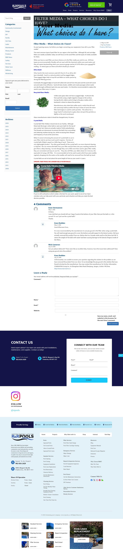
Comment (38, 279)
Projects (75, 10)
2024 (7, 130)
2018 (6, 149)
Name (36, 300)
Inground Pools (47, 443)
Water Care (9, 67)
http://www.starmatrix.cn (62, 269)
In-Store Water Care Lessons (70, 479)
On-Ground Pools (47, 445)
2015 (6, 159)
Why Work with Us (70, 434)
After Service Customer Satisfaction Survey (73, 488)
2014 (6, 162)
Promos (93, 456)
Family (7, 38)
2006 (7, 169)
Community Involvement (13, 28)
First (6, 94)
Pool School (66, 474)
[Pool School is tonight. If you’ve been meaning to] (101, 401)
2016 (6, 156)
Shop (109, 10)
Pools (69, 10)
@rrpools (15, 410)
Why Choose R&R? (99, 10)
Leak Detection (67, 466)
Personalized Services (69, 491)
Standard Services (48, 456)
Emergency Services (69, 450)
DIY (6, 34)
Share (109, 52)
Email (36, 305)
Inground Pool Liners (48, 451)
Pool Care (93, 448)
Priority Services (68, 494)
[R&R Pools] (19, 6)
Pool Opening (46, 458)
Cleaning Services (48, 481)
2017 (6, 152)
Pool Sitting (46, 484)
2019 (6, 146)
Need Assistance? (96, 5)
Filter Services (67, 440)
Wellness (8, 70)
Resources (89, 10)
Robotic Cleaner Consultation (50, 494)
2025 (6, 126)
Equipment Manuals (96, 445)
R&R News (108, 47)
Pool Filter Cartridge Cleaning (71, 445)
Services (81, 10)
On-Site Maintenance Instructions (48, 475)
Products (102, 47)
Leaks (7, 44)
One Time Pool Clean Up (49, 500)
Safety (7, 60)
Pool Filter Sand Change (69, 443)
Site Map (107, 434)
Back (120, 355)
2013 (6, 165)
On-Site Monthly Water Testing (49, 487)
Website (36, 311)
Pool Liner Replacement (49, 467)
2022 (6, 136)
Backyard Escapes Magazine (98, 451)
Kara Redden (106, 45)
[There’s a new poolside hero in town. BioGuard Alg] (36, 401)
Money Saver (9, 51)
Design (7, 31)
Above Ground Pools (48, 448)
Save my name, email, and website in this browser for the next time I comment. (107, 318)
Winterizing (9, 73)
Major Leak (66, 456)
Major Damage (67, 453)
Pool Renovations (47, 469)
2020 (7, 143)
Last (19, 94)
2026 (7, 123)
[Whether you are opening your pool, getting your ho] (80, 401)
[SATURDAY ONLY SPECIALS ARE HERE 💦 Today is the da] (58, 401)
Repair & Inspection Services (71, 461)
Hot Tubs (8, 41)
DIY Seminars (67, 482)
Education (93, 453)
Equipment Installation (49, 464)
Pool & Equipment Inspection (71, 464)
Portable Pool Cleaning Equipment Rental (49, 491)
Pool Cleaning (47, 497)
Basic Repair (66, 469)
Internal (95, 434)
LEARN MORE (82, 539)
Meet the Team (95, 464)
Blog (92, 443)
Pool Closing (46, 461)
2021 (6, 139)
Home (64, 10)
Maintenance (9, 47)
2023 (6, 133)
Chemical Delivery (48, 472)
